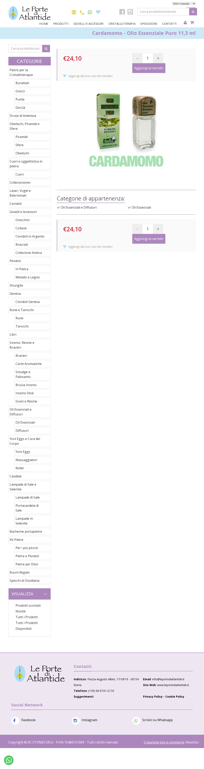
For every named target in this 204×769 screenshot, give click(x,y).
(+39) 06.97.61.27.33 (101, 691)
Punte (20, 99)
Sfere (20, 145)
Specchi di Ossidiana (24, 580)
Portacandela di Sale (27, 508)
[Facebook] (122, 12)
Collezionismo (20, 182)
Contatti (169, 24)
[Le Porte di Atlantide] (39, 673)
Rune (19, 318)
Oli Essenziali (25, 422)
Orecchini (22, 220)
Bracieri (21, 355)
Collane (21, 228)
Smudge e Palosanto (23, 374)
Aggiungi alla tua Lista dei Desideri (90, 76)
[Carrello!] (192, 23)
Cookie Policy (174, 696)
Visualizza (22, 593)
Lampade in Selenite (24, 520)
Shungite (16, 285)
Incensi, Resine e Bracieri (22, 345)
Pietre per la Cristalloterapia (21, 72)
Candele (16, 476)
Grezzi (20, 91)
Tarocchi (22, 326)
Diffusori (22, 430)
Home (43, 24)
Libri (13, 334)
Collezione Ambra (29, 252)
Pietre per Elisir (27, 564)
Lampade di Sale (28, 497)
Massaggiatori (26, 460)
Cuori (20, 174)
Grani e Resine (26, 401)
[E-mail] (74, 12)
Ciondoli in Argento (30, 236)
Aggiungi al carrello (148, 68)
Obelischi (22, 153)
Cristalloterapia (122, 24)
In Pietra (22, 269)
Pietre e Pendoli (27, 556)
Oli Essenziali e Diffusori (20, 411)
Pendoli (15, 261)
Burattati (22, 83)
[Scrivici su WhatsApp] (90, 12)
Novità (21, 611)
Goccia (20, 107)
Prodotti (61, 24)
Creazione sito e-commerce (164, 742)
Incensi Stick (25, 393)
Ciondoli (16, 203)
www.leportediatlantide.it (173, 685)
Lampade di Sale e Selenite (23, 486)
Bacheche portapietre (26, 531)
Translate (191, 7)
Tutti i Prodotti (27, 617)
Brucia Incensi (26, 385)
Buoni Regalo (20, 572)
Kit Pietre (16, 539)
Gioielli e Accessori (89, 24)
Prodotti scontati (28, 605)
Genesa (15, 293)
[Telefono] (82, 12)
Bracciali (22, 244)
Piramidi (22, 137)
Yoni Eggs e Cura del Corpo (25, 441)
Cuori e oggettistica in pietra (26, 163)
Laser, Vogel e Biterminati (20, 193)
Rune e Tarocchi (22, 310)
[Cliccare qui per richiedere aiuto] (9, 760)
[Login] (185, 23)
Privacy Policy (153, 696)
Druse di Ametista (23, 115)
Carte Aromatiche (29, 364)
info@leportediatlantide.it (168, 679)
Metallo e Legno (28, 277)
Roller (20, 468)
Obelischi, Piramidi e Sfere (24, 126)
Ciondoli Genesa (28, 302)
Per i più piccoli (27, 548)
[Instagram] (130, 12)
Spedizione (148, 24)
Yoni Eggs (23, 452)
